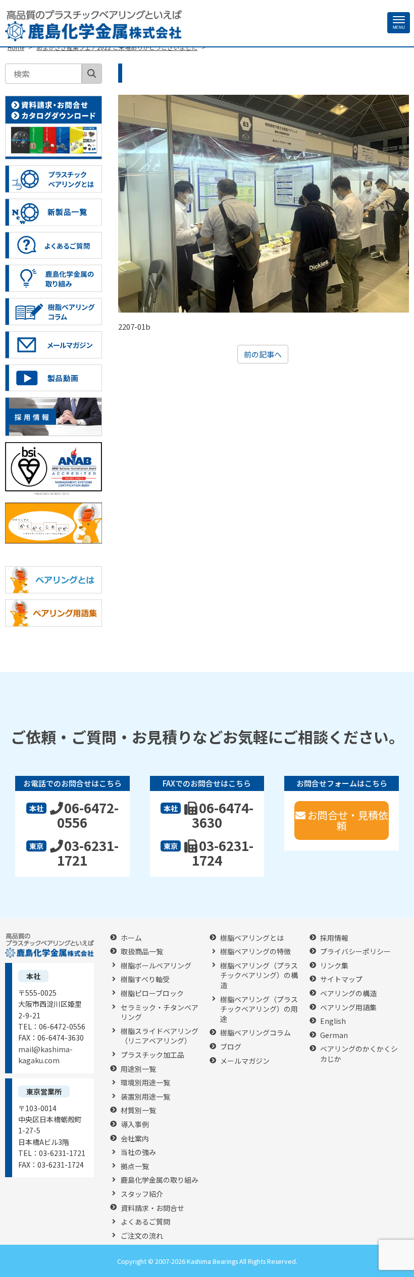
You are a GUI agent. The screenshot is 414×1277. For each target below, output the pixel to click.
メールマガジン (245, 1061)
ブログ (230, 1047)
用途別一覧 (138, 1069)
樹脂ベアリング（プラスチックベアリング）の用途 (259, 1009)
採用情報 (334, 938)
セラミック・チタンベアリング (159, 1012)
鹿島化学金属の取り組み (159, 1180)
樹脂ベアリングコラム (255, 1033)
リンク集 (334, 965)
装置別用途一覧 (145, 1097)
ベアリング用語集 (348, 1007)
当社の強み (138, 1152)
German (334, 1035)
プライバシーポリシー (355, 951)
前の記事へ (263, 354)
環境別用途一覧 (145, 1082)
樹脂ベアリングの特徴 (255, 951)
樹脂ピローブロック (152, 993)
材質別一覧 (138, 1110)
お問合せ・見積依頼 (347, 820)
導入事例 (135, 1124)
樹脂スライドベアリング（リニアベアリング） (159, 1036)
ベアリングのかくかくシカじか (359, 1054)
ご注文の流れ (142, 1236)
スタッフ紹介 (142, 1194)
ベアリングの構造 (348, 993)
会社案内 (135, 1138)
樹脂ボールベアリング (156, 965)
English (333, 1021)
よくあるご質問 (145, 1222)
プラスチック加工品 (152, 1055)
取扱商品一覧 (142, 951)
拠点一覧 (135, 1166)
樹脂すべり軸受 (145, 979)
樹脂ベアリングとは (252, 938)
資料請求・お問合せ (152, 1208)
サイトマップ (341, 979)
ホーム (131, 938)
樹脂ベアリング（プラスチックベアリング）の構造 (259, 975)
